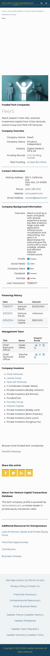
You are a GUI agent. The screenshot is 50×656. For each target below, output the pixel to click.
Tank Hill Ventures (17, 382)
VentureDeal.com (11, 505)
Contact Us (34, 586)
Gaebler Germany (16, 635)
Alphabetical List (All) (8, 14)
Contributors (9, 549)
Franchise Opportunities (15, 542)
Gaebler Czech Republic (24, 629)
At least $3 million (37, 162)
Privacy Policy (18, 586)
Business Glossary (11, 556)
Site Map (10, 580)
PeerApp (16, 451)
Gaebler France (15, 614)
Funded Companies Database (34, 11)
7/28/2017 (8, 306)
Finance (4, 11)
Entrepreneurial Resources (24, 600)
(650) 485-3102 (33, 189)
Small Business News (25, 606)
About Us (22, 580)
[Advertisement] (25, 48)
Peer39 (5, 451)
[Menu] (46, 3)
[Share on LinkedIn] (21, 473)
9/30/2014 (8, 320)
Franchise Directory (24, 594)
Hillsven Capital (15, 406)
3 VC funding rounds (34, 156)
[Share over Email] (29, 473)
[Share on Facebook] (5, 473)
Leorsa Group (14, 378)
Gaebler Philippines (25, 620)
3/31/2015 (7, 313)
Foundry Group (15, 402)
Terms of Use (36, 580)
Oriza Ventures (15, 374)
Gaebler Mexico (33, 614)
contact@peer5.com (36, 198)
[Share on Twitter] (13, 473)
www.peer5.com (34, 193)
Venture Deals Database (15, 11)
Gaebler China (35, 635)
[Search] (41, 3)
